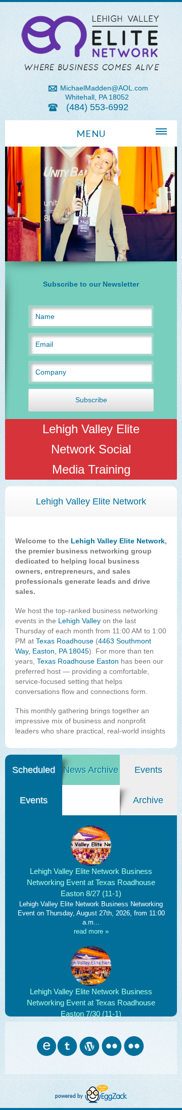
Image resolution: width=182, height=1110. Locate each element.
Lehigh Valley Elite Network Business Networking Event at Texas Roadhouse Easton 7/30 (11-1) (91, 1002)
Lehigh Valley (79, 621)
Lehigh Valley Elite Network (118, 541)
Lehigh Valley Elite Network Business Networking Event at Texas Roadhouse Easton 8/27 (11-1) (91, 882)
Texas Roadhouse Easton (78, 661)
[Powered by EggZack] (91, 1100)
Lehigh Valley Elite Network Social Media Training (91, 449)
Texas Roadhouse (65, 641)
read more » (91, 931)
